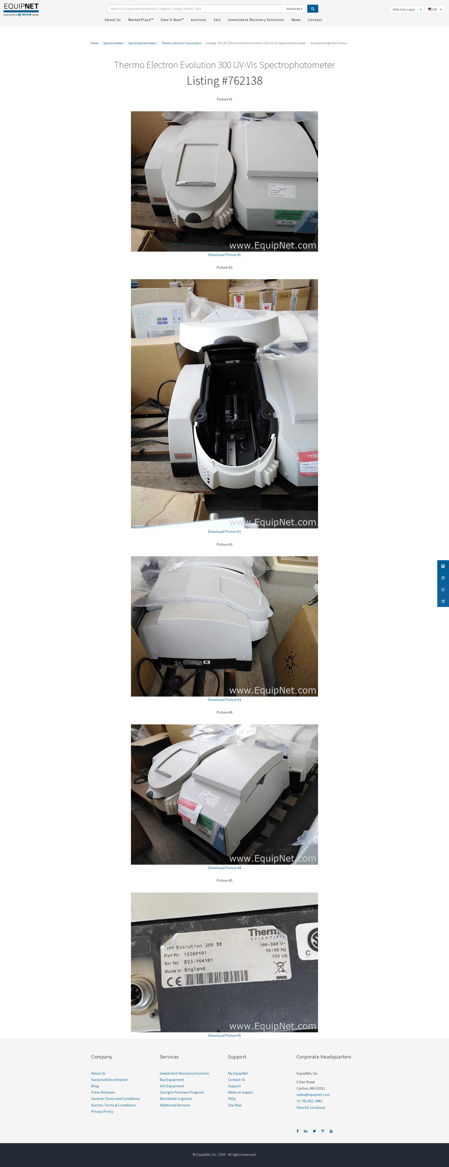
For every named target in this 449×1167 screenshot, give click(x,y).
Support (234, 1086)
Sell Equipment (172, 1086)
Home (94, 43)
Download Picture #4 (224, 867)
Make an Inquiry (240, 1092)
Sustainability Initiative (109, 1079)
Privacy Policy (102, 1111)
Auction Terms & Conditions (113, 1105)
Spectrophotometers (142, 43)
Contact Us (236, 1079)
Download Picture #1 (224, 254)
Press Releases (103, 1092)
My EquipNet (238, 1073)
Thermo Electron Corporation (181, 43)
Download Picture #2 (224, 531)
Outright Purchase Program (182, 1092)
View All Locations (311, 1107)
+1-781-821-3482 (309, 1100)
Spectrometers (113, 43)
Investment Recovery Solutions (184, 1073)
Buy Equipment (172, 1079)
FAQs (232, 1098)
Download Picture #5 (224, 1035)
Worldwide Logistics (176, 1098)
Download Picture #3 (224, 699)
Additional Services (175, 1105)
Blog (95, 1086)
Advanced (293, 9)
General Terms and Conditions (115, 1098)
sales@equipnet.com (313, 1094)
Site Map (235, 1105)
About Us (98, 1073)
